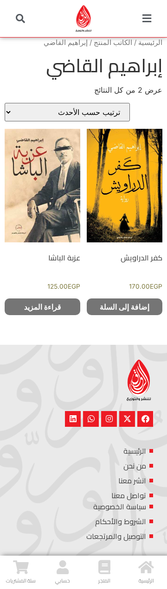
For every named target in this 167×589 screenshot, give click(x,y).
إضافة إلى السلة (124, 306)
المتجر (104, 580)
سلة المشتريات (21, 580)
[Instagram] (109, 419)
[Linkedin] (73, 419)
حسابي (62, 580)
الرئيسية (150, 42)
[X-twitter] (127, 419)
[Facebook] (145, 419)
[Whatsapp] (91, 419)
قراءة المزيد (42, 306)
